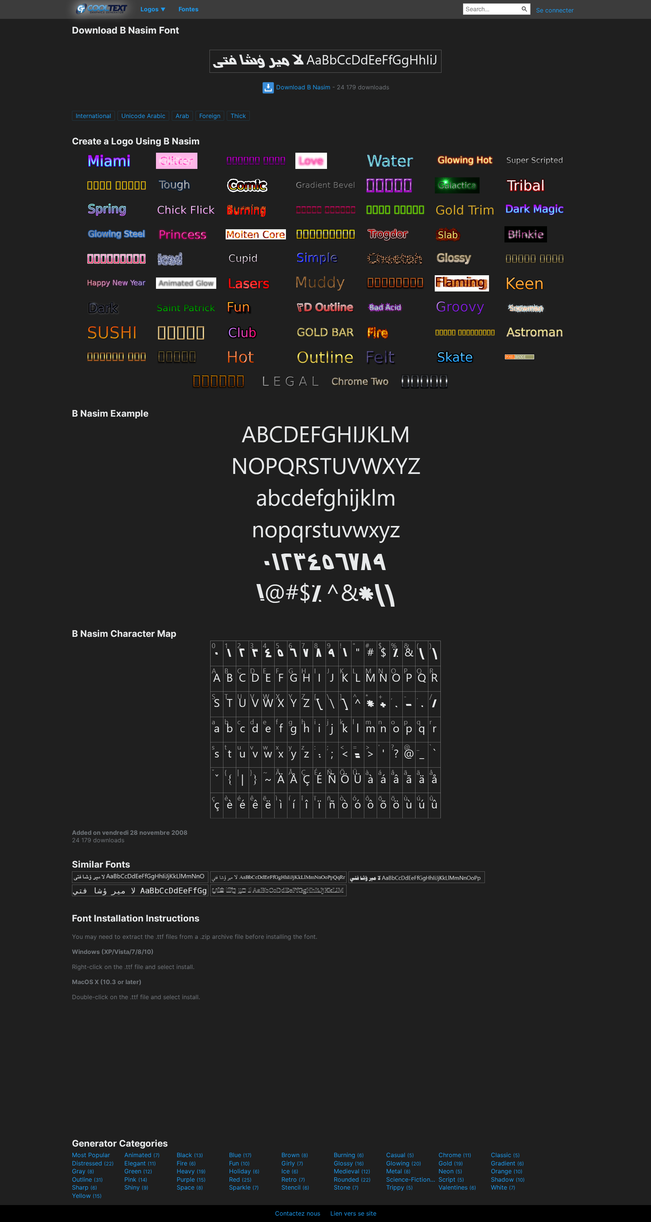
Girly (292, 1163)
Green (138, 1171)
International (93, 116)
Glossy (349, 1163)
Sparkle (244, 1187)
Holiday (244, 1171)
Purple (191, 1179)
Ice (289, 1171)
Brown (294, 1155)
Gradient (507, 1163)
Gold (451, 1163)
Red (240, 1179)
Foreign (209, 116)
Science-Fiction (411, 1179)
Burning (349, 1155)
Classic (505, 1155)
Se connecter (555, 10)
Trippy (399, 1187)
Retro (293, 1179)
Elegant (140, 1163)
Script (451, 1179)
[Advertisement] (36, 138)
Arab (182, 116)
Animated (142, 1155)
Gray (83, 1171)
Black (190, 1155)
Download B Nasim (302, 87)
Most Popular (91, 1155)
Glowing (403, 1163)
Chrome (455, 1155)
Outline (87, 1179)
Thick (238, 116)
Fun (239, 1163)
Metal (398, 1171)
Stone (346, 1187)
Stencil (295, 1187)
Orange (507, 1171)
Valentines (457, 1187)
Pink (135, 1179)
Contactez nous (297, 1213)
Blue (240, 1155)
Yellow (87, 1195)
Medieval (352, 1171)
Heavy (191, 1171)
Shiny (136, 1187)
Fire (186, 1163)
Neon (450, 1171)
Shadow (508, 1179)
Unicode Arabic (143, 116)
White (503, 1187)
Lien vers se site (353, 1213)
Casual (400, 1155)
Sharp (84, 1187)
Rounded (352, 1179)
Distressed (93, 1163)
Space (190, 1187)
